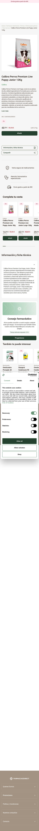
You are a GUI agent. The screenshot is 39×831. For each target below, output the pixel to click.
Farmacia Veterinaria (12, 26)
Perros (22, 26)
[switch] (34, 419)
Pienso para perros (31, 26)
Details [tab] (19, 380)
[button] (19, 795)
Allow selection (19, 448)
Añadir (10, 238)
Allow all (19, 441)
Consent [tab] (7, 380)
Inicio (3, 26)
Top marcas (6, 28)
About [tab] (32, 380)
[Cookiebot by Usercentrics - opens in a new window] (28, 375)
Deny (19, 454)
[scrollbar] (19, 246)
